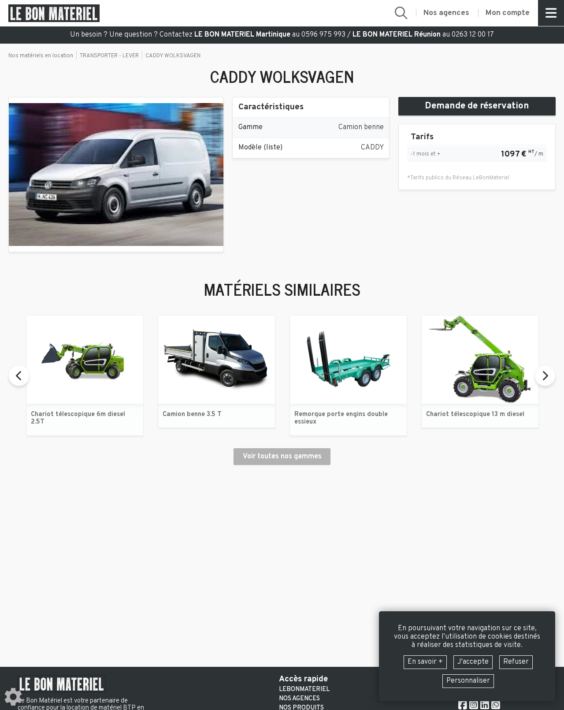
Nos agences (299, 699)
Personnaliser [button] (468, 681)
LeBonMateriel (304, 689)
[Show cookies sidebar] (13, 697)
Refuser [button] (516, 662)
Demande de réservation (477, 106)
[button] (401, 13)
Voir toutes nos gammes (282, 456)
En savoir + (425, 662)
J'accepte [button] (473, 662)
